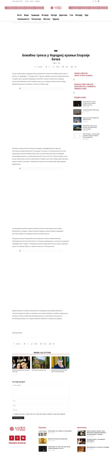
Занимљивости (23, 19)
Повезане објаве (22, 352)
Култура (54, 15)
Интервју (78, 15)
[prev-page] (13, 375)
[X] (96, 1)
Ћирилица (37, 1)
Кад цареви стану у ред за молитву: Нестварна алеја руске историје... (90, 127)
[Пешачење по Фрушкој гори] (41, 362)
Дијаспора (63, 15)
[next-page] (16, 375)
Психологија (36, 19)
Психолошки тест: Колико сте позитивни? (60, 431)
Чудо (86, 15)
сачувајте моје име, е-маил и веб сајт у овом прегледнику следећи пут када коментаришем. (39, 414)
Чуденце (55, 19)
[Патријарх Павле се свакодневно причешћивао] (81, 441)
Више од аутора (42, 352)
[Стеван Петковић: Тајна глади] (77, 112)
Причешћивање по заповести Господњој (98, 447)
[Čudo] (56, 7)
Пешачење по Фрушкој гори (39, 370)
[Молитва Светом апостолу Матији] (43, 441)
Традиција (35, 15)
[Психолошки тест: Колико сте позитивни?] (43, 433)
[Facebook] (93, 1)
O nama (27, 1)
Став (71, 15)
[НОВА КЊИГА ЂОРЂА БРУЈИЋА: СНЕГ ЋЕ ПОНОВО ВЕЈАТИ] (60, 362)
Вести (19, 15)
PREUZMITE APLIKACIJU (17, 443)
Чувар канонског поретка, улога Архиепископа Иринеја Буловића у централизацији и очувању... (96, 432)
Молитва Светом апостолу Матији (57, 439)
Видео (26, 15)
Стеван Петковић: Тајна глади (91, 110)
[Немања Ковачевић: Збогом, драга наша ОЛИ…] (21, 362)
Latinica (32, 1)
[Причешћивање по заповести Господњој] (81, 449)
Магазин (46, 19)
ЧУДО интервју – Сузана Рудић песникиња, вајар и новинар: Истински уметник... (91, 135)
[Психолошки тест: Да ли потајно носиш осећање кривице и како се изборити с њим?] (77, 104)
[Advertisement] (56, 37)
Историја (45, 15)
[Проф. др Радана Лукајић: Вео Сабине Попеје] (77, 120)
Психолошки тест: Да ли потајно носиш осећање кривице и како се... (89, 103)
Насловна (14, 22)
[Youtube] (98, 1)
